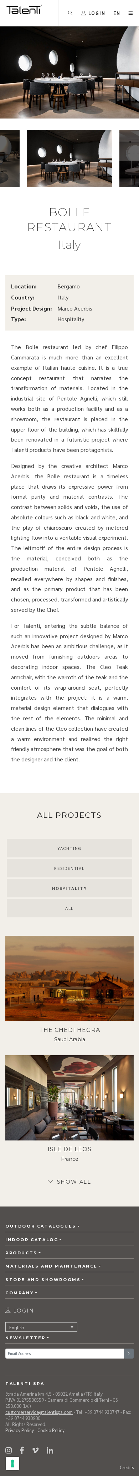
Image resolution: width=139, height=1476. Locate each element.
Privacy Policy (19, 1430)
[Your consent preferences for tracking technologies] (12, 1463)
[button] (117, 13)
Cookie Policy (51, 1430)
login (22, 1311)
